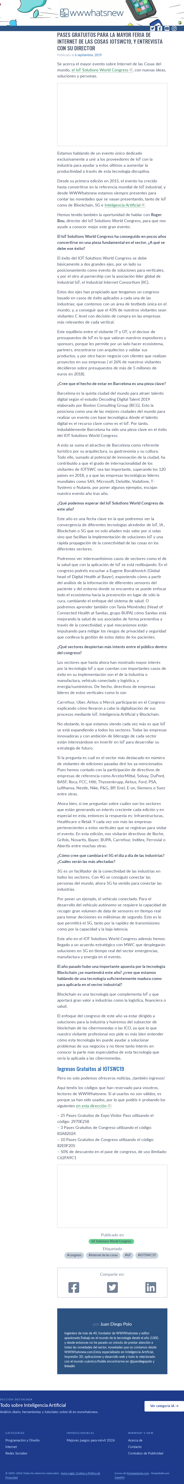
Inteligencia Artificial (122, 205)
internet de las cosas (104, 1255)
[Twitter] (152, 28)
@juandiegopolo (141, 1361)
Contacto (135, 1447)
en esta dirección (91, 1106)
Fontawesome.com (138, 1473)
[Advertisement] (112, 114)
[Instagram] (174, 28)
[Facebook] (159, 28)
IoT (129, 1255)
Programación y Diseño (22, 1440)
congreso (75, 1255)
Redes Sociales (16, 1453)
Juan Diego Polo (116, 1324)
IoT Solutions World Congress (111, 1241)
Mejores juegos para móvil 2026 (91, 1440)
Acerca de (135, 1440)
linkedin (69, 1366)
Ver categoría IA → (164, 1406)
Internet (11, 1447)
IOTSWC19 (148, 1255)
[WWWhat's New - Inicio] (92, 13)
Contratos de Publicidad (145, 1453)
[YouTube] (167, 28)
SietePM (120, 1477)
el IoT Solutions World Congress (100, 70)
